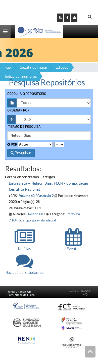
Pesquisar (22, 153)
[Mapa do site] (74, 18)
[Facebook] (67, 18)
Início (7, 67)
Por (13, 144)
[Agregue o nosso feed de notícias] (60, 18)
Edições (62, 67)
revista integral (45, 220)
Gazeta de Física (33, 67)
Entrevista (73, 214)
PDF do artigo (21, 220)
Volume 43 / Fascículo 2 (36, 196)
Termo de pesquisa (24, 127)
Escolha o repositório (26, 94)
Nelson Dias (36, 214)
